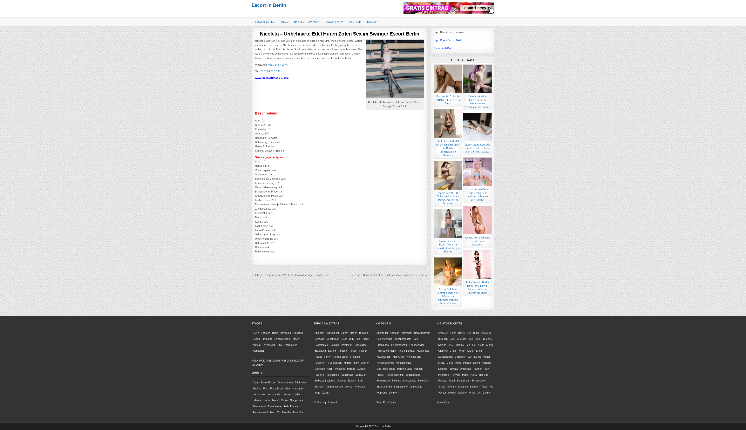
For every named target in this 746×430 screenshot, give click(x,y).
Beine (461, 332)
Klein (479, 350)
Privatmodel (259, 406)
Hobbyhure (259, 394)
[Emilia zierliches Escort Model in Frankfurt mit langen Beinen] (448, 223)
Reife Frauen (290, 406)
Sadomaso (347, 374)
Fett (468, 344)
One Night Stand (385, 368)
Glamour (443, 350)
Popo (465, 374)
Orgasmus (465, 368)
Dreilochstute (285, 382)
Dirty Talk (354, 338)
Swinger (319, 386)
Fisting (318, 356)
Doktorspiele (322, 344)
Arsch (453, 332)
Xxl (479, 392)
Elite (450, 344)
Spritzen (474, 386)
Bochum (265, 332)
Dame (256, 382)
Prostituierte (274, 406)
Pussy (473, 374)
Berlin (256, 332)
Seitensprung (412, 374)
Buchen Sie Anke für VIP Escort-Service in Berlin (448, 100)
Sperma (451, 386)
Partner (477, 368)
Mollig (449, 362)
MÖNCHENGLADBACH (272, 360)
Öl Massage (320, 402)
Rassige (483, 374)
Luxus (477, 356)
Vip (491, 386)
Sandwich (360, 374)
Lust (469, 356)
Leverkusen (268, 344)
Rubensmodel (260, 412)
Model (275, 400)
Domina (334, 344)
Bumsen (443, 338)
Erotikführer (389, 402)
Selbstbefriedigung (325, 380)
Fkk (474, 344)
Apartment (406, 332)
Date (415, 338)
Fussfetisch (335, 362)
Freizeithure (276, 388)
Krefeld (257, 344)
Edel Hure (300, 382)
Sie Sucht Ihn (384, 386)
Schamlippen (478, 380)
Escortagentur (399, 344)
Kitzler (470, 350)
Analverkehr (332, 332)
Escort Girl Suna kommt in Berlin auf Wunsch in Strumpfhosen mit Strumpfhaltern (448, 296)
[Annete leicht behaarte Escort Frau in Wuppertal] (477, 220)
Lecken (365, 362)
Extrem (332, 350)
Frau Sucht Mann (386, 350)
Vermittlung (416, 386)
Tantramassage (334, 386)
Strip (360, 380)
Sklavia (341, 380)
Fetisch (363, 350)
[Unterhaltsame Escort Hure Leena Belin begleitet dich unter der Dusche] (477, 172)
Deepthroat (332, 338)
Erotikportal (382, 344)
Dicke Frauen (268, 382)
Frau (265, 388)
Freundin (355, 356)
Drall (470, 338)
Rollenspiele (332, 374)
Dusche (487, 338)
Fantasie (343, 350)
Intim (356, 362)
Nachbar (486, 362)
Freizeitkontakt (406, 350)
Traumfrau (298, 412)
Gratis (453, 350)
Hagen (295, 338)
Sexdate (396, 380)
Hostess (287, 394)
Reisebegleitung (395, 374)
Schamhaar (463, 380)
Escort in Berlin (269, 5)
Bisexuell (486, 332)
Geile (481, 344)
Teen (272, 412)
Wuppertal (258, 350)
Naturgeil (443, 368)
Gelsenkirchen (282, 338)
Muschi (467, 362)
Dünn (447, 402)
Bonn (275, 332)
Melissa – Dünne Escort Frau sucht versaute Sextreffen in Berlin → (389, 275)
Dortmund (285, 332)
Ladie (297, 394)
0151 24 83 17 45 (278, 64)
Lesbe (266, 400)
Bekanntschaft (402, 338)
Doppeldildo (360, 344)
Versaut (349, 386)
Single (441, 386)
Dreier (478, 338)
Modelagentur (403, 362)
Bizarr (344, 332)
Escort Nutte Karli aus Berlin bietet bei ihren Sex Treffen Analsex (477, 148)
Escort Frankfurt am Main (300, 21)
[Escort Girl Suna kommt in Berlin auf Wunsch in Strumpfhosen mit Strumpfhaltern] (448, 271)
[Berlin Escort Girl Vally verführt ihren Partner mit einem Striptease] (448, 175)
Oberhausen (290, 344)
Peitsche (340, 368)
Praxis (380, 374)
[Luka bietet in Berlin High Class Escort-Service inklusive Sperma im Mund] (477, 265)
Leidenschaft (445, 356)
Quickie (361, 368)
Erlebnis (459, 344)
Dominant (346, 344)
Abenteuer (382, 332)
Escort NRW (334, 21)
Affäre (379, 402)
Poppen (418, 368)
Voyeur (442, 392)
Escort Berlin (265, 21)
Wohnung (381, 392)
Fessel (353, 350)
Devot (344, 338)
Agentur (394, 332)
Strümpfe (333, 402)
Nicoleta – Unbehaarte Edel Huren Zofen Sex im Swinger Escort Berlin (339, 34)
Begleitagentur (422, 332)
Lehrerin (257, 400)
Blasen (353, 332)
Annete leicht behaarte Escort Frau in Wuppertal (477, 241)
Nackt (330, 368)
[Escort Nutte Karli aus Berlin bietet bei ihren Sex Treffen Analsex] (477, 127)
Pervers (455, 374)
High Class (398, 356)
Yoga (317, 392)
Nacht (476, 362)
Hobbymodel (274, 394)
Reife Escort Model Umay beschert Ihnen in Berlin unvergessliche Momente (448, 148)
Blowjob (363, 332)
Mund (458, 362)
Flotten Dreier (340, 356)
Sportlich (463, 386)
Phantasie (444, 374)
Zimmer (393, 392)
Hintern (347, 362)
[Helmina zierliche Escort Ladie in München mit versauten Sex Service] (477, 79)
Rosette (442, 380)
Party (487, 368)
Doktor (442, 344)
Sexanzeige (383, 380)
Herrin (461, 350)
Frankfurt (267, 338)
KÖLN (255, 360)
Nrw (279, 344)
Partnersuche (404, 368)
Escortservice (416, 344)
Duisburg (298, 332)
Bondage (319, 338)
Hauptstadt (423, 350)
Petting (351, 368)
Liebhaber (460, 356)
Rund (452, 380)
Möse (440, 402)
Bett (469, 332)
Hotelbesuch (414, 356)
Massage (320, 368)
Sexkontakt (409, 380)
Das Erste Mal (458, 338)
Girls (288, 388)
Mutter (284, 400)
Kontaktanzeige (385, 362)
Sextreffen (423, 380)
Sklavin (352, 380)
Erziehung (320, 350)
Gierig (489, 344)
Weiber (452, 392)
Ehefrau (257, 388)
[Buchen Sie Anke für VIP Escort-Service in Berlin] (448, 79)
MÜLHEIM (257, 364)
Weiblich (462, 392)
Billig (476, 332)
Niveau (454, 368)
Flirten (327, 356)
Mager (486, 356)
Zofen (325, 392)
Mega (441, 362)
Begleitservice (384, 338)
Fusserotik (320, 362)
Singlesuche (401, 386)
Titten (484, 386)
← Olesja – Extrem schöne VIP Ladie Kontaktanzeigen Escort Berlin (290, 275)
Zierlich (487, 392)
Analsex (319, 332)
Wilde (472, 392)
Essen (256, 338)
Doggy (365, 338)
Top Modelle (284, 412)
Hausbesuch (383, 356)
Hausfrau (298, 388)
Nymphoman (297, 400)
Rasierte (319, 374)
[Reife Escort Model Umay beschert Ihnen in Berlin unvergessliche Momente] (448, 123)
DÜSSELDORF (295, 360)
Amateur (443, 332)
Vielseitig (360, 386)
